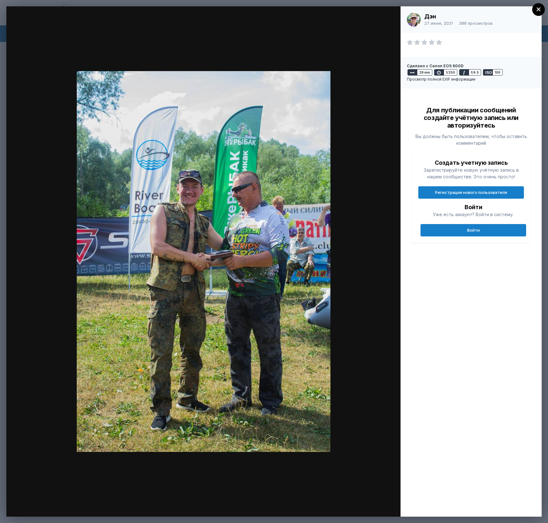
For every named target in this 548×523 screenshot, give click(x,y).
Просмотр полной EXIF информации (441, 79)
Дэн (430, 16)
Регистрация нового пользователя (471, 192)
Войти (473, 230)
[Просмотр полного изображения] (389, 18)
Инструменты (373, 505)
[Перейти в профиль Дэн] (414, 20)
